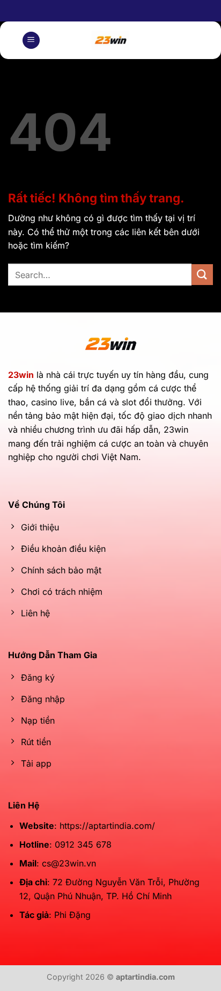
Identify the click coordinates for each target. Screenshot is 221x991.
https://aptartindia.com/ (107, 825)
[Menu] (31, 40)
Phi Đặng (72, 914)
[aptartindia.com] (111, 40)
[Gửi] (202, 274)
